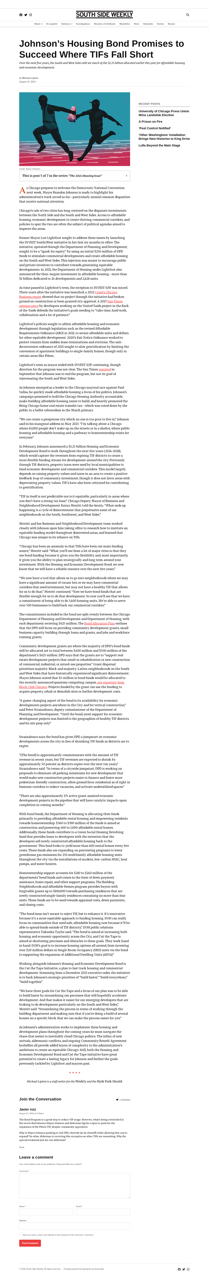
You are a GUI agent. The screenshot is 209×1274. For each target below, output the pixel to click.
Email (79, 1206)
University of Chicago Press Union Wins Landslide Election (164, 113)
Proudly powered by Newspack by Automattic (84, 1269)
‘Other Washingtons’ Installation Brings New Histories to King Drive (164, 137)
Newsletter (125, 24)
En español (51, 24)
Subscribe (148, 24)
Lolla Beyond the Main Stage (159, 145)
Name (22, 1206)
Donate (171, 24)
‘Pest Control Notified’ (155, 128)
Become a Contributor (104, 24)
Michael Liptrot (30, 78)
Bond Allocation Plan (99, 623)
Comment (24, 1171)
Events (160, 24)
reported (105, 369)
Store (136, 24)
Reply (21, 1147)
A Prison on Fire (150, 121)
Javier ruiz (27, 1109)
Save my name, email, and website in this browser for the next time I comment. (58, 1235)
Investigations (83, 24)
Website (22, 1220)
